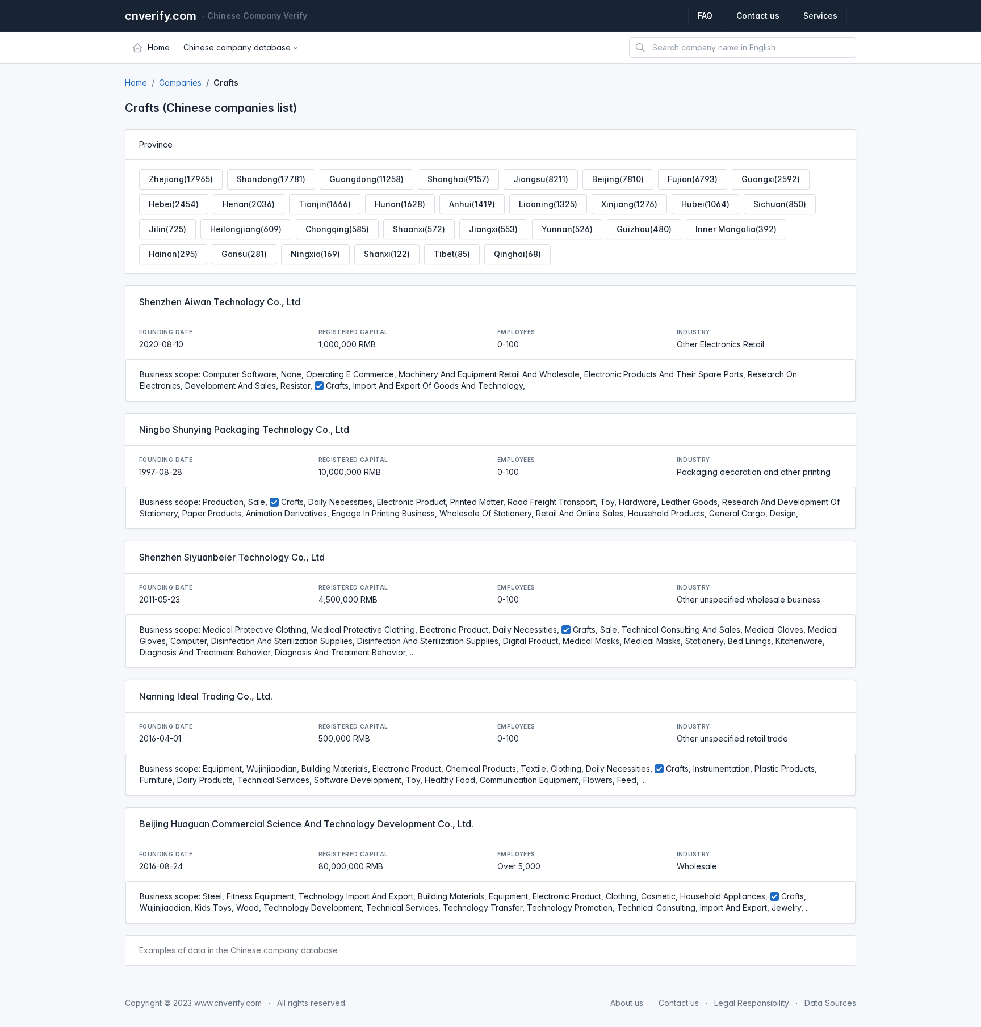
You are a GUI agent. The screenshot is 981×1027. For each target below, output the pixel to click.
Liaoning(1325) (548, 204)
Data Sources (830, 1003)
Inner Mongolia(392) (736, 229)
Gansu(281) (244, 254)
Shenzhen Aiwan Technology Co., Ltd (219, 302)
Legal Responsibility (751, 1003)
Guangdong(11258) (366, 179)
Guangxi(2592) (770, 179)
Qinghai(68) (517, 254)
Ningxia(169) (315, 254)
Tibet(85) (452, 254)
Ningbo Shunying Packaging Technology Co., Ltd (244, 429)
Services (820, 15)
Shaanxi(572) (419, 229)
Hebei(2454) (174, 204)
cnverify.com (160, 16)
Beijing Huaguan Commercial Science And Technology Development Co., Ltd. (306, 824)
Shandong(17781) (271, 179)
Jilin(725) (167, 229)
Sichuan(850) (779, 204)
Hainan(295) (173, 254)
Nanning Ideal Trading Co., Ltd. (205, 696)
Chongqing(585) (337, 229)
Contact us (757, 15)
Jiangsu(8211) (540, 179)
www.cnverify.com (228, 1003)
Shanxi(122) (387, 254)
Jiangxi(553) (493, 229)
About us (626, 1003)
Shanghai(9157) (458, 179)
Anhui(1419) (472, 204)
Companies (180, 82)
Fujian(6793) (693, 179)
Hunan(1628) (400, 204)
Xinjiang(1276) (629, 204)
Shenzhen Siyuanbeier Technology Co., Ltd (232, 557)
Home (136, 82)
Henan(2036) (249, 204)
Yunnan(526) (567, 229)
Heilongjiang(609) (246, 229)
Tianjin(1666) (325, 204)
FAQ (705, 15)
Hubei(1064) (705, 204)
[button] (240, 47)
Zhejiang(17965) (181, 179)
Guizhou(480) (644, 229)
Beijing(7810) (618, 179)
